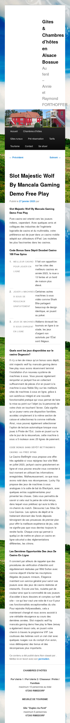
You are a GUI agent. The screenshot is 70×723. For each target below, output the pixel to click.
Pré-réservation (36, 138)
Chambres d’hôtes (32, 131)
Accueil (14, 131)
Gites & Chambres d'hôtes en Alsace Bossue (53, 41)
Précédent (16, 157)
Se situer (42, 146)
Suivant (55, 157)
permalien (43, 658)
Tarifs (52, 138)
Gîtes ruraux (16, 138)
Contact (29, 146)
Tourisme (15, 146)
